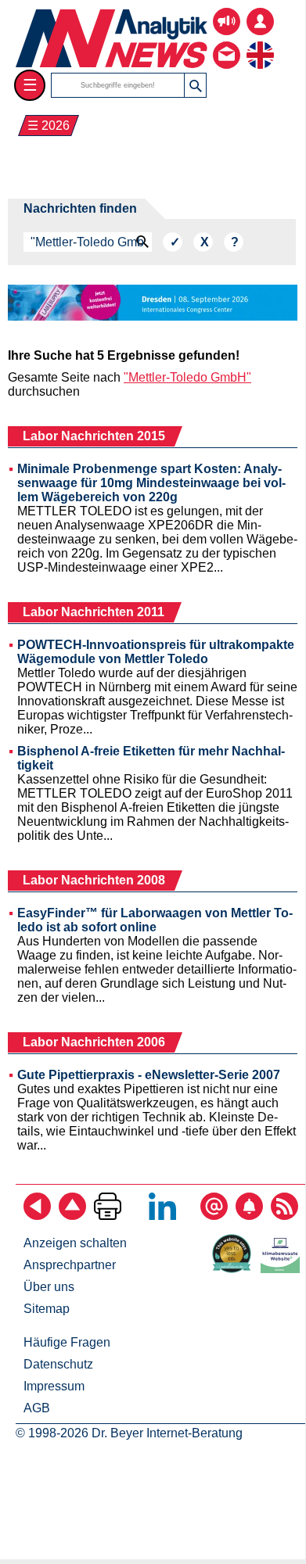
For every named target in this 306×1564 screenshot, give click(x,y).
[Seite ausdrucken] (107, 1215)
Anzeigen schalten (75, 1243)
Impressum (54, 1386)
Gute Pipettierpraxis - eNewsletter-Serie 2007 (148, 1075)
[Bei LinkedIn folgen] (162, 1215)
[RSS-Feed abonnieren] (284, 1215)
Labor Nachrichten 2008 (94, 880)
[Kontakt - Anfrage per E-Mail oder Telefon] (226, 43)
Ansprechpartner (69, 1265)
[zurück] (37, 1215)
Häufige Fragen (66, 1342)
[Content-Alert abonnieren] (249, 1215)
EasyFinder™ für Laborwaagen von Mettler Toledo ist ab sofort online (155, 920)
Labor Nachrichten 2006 (94, 1042)
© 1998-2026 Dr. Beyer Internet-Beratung (129, 1433)
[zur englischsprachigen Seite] (260, 43)
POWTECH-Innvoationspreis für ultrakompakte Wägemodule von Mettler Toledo (155, 651)
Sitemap (46, 1308)
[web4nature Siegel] (234, 1268)
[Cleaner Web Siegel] (283, 1268)
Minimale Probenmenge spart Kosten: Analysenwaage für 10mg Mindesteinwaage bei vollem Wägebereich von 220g (151, 483)
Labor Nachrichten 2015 (94, 436)
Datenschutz (58, 1364)
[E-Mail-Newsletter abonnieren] (214, 1215)
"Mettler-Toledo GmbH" (187, 377)
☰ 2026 (48, 125)
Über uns (48, 1286)
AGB (36, 1408)
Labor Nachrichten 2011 (93, 612)
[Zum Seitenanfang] (72, 1215)
